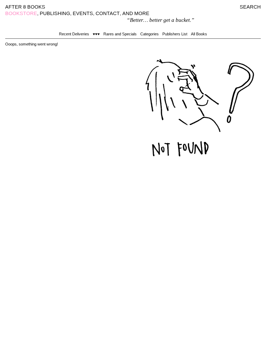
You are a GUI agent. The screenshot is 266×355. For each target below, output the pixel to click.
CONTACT (108, 13)
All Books (199, 34)
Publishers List (174, 34)
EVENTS (83, 13)
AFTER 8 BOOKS (25, 7)
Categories (149, 34)
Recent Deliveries (74, 34)
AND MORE (135, 13)
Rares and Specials (120, 34)
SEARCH (250, 7)
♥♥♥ (96, 34)
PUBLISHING (55, 13)
